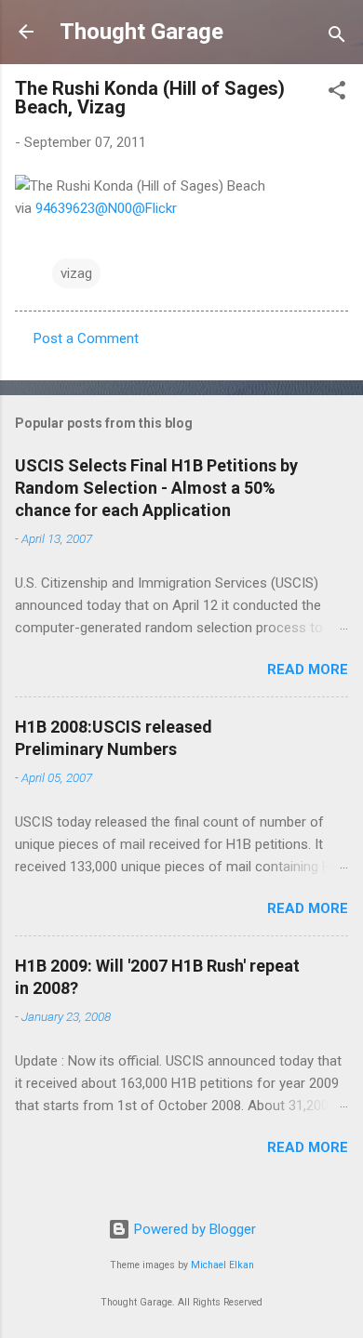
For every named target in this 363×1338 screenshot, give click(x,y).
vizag (76, 273)
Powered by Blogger (193, 1229)
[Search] (337, 37)
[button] (337, 93)
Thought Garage (141, 32)
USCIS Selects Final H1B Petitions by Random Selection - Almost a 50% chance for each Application (156, 488)
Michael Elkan (222, 1265)
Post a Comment (86, 338)
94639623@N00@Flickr (106, 208)
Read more (307, 669)
